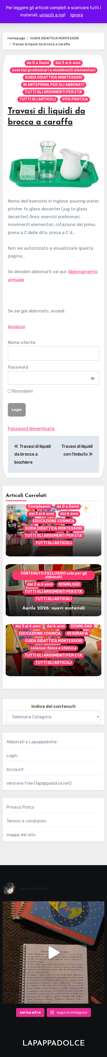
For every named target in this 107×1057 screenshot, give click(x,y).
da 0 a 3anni (38, 63)
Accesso (16, 326)
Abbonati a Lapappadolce (31, 741)
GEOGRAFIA (77, 633)
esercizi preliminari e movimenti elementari (53, 70)
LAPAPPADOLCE (53, 1044)
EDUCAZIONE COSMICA (53, 521)
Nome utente (21, 342)
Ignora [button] (76, 14)
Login (12, 755)
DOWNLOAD (69, 584)
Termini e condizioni (26, 821)
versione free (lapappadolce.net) (38, 783)
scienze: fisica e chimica (53, 648)
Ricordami (22, 391)
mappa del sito (21, 834)
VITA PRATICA (75, 99)
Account (15, 769)
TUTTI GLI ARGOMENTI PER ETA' (53, 92)
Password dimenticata (31, 428)
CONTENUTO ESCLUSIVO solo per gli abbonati (54, 575)
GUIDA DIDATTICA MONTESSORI (53, 77)
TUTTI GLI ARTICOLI (37, 99)
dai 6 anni (69, 514)
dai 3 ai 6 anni (68, 63)
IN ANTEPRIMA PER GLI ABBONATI (53, 85)
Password (18, 367)
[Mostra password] (92, 378)
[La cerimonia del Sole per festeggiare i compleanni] (54, 952)
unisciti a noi (51, 14)
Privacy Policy (20, 807)
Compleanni (39, 506)
